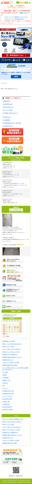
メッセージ (5, 388)
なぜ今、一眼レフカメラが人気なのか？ (12, 349)
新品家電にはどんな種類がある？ (10, 354)
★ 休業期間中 (6, 120)
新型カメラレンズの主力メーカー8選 (11, 351)
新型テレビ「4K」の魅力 (8, 346)
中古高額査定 (6, 377)
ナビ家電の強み (6, 404)
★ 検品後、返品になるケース (10, 113)
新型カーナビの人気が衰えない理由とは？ (12, 344)
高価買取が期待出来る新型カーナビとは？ (12, 357)
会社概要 (5, 374)
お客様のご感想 (6, 401)
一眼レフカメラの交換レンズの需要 (11, 362)
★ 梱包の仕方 (6, 101)
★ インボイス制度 (7, 110)
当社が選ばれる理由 (7, 398)
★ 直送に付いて (7, 117)
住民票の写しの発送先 (8, 409)
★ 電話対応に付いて (8, 126)
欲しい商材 (5, 372)
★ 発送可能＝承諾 (7, 104)
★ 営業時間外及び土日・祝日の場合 (12, 123)
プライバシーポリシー (8, 396)
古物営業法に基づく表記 (8, 393)
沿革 (4, 385)
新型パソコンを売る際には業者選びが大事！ (13, 419)
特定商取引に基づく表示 (8, 391)
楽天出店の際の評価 (7, 406)
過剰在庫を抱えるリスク (8, 359)
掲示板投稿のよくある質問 (9, 341)
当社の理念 (5, 383)
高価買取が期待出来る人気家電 (10, 365)
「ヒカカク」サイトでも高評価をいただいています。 (16, 16)
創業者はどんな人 (7, 380)
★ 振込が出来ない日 (8, 107)
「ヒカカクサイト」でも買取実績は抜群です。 (14, 19)
